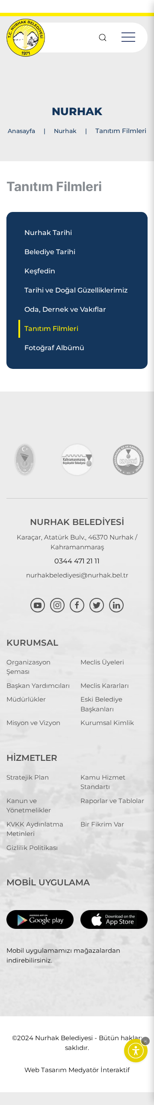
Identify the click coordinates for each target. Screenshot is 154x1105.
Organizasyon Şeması (28, 667)
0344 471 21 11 (77, 561)
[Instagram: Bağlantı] (58, 604)
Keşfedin (39, 271)
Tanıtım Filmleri (51, 329)
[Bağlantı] (102, 37)
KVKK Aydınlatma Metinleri (34, 829)
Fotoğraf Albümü (54, 348)
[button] (145, 1041)
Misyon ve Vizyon (33, 723)
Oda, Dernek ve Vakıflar (65, 309)
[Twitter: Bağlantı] (97, 604)
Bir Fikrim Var (102, 824)
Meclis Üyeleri (102, 662)
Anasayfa (21, 131)
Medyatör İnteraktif (99, 1070)
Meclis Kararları (104, 686)
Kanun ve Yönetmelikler (28, 806)
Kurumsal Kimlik (107, 723)
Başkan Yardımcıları (38, 686)
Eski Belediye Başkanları (101, 704)
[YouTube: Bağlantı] (38, 604)
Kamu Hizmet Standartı (102, 782)
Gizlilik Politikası (32, 848)
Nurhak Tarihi (48, 233)
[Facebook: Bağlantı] (78, 604)
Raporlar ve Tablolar (112, 801)
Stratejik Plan (27, 777)
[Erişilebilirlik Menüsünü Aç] (136, 1050)
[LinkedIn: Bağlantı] (116, 604)
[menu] (128, 37)
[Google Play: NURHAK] (40, 919)
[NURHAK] (25, 459)
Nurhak (65, 131)
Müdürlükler (26, 699)
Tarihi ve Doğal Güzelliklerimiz (75, 290)
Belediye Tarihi (49, 252)
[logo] (25, 37)
